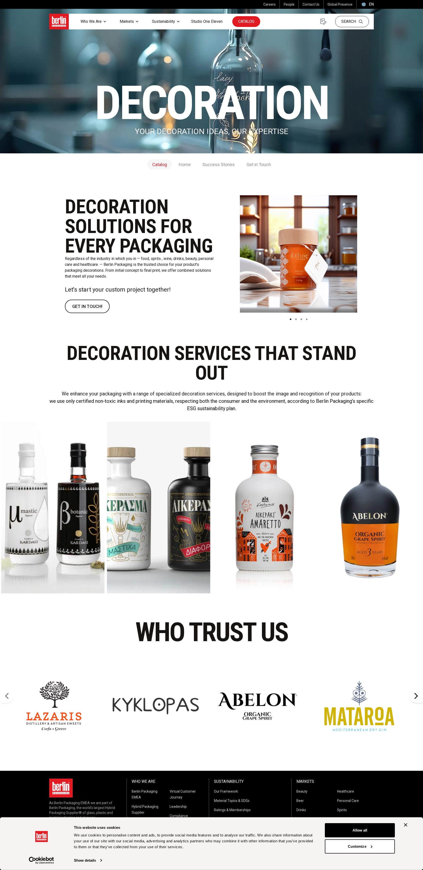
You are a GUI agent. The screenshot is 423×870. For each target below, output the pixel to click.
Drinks (301, 810)
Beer (300, 801)
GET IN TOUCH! (87, 306)
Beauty (301, 791)
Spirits (342, 810)
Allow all (359, 830)
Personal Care (348, 801)
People (289, 4)
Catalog (246, 21)
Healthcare (345, 791)
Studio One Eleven (207, 21)
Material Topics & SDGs (231, 801)
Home (185, 164)
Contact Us (311, 4)
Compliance (179, 816)
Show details (85, 860)
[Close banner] (405, 825)
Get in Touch (259, 164)
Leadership (178, 807)
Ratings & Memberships (232, 810)
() (367, 4)
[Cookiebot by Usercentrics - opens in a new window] (41, 860)
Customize (357, 846)
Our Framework (226, 791)
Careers (269, 4)
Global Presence (340, 4)
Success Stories (218, 164)
